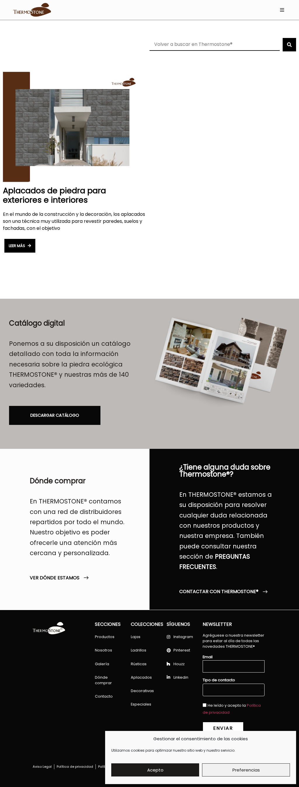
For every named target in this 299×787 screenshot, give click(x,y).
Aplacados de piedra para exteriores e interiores (54, 195)
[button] (282, 10)
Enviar (223, 728)
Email (208, 657)
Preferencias (246, 770)
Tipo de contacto (219, 680)
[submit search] (289, 44)
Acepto (155, 770)
